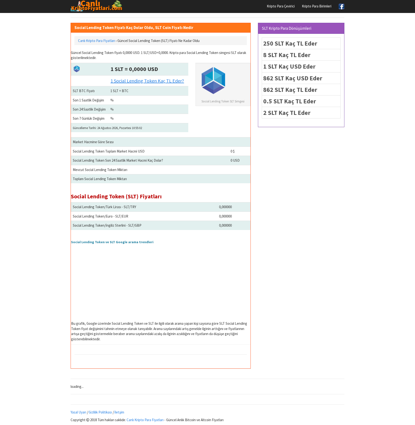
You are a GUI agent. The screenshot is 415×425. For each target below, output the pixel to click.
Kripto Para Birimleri (316, 6)
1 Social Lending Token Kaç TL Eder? (147, 81)
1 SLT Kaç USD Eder (289, 66)
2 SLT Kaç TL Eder (287, 113)
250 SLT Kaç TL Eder (290, 43)
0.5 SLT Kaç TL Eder (289, 101)
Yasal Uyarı (78, 412)
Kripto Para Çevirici (281, 6)
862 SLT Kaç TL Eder (290, 90)
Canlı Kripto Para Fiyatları (145, 420)
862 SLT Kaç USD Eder (292, 78)
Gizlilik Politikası (100, 412)
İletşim (119, 412)
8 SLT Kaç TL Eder (287, 55)
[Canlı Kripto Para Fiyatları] (98, 6)
